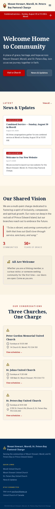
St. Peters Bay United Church (15, 476)
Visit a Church (14, 72)
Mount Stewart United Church (15, 473)
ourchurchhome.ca (19, 492)
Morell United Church (12, 469)
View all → (47, 103)
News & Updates (39, 73)
